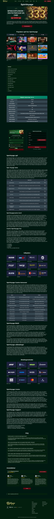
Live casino (21, 34)
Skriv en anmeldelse (43, 471)
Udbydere (9, 76)
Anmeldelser (9, 90)
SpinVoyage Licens (10, 85)
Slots (42, 34)
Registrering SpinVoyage (11, 72)
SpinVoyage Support (11, 87)
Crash (31, 34)
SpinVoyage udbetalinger (11, 81)
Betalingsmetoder (10, 83)
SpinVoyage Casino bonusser (12, 78)
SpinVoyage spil (10, 74)
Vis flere (27, 488)
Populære (11, 34)
